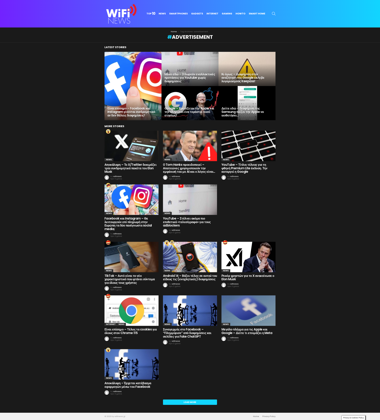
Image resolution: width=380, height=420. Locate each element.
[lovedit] (108, 242)
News (162, 13)
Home (256, 416)
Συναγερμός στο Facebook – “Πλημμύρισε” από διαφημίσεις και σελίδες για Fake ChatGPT (187, 332)
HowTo (240, 13)
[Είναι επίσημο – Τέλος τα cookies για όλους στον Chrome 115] (131, 310)
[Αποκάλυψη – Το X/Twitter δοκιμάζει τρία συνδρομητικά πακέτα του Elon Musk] (131, 146)
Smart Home (257, 13)
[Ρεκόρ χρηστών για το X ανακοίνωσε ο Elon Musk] (248, 257)
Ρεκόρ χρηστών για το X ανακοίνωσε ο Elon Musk (247, 277)
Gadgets (197, 13)
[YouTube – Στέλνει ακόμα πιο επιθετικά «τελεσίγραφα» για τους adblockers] (190, 199)
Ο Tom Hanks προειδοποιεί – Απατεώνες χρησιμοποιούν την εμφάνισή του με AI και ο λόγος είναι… (189, 168)
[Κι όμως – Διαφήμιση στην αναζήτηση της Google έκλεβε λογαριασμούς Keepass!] (247, 69)
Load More (190, 402)
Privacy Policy (269, 416)
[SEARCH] (274, 14)
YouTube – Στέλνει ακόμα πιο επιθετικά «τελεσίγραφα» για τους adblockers (187, 222)
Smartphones (178, 13)
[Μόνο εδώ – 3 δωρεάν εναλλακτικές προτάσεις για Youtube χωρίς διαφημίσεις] (190, 69)
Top (151, 13)
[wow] (108, 131)
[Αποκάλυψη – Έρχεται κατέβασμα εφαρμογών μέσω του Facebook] (131, 364)
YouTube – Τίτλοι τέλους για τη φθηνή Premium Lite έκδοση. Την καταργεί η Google (244, 168)
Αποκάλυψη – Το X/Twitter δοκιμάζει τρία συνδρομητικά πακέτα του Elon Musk (130, 168)
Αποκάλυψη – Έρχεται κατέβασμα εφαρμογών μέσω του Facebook (127, 385)
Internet (212, 13)
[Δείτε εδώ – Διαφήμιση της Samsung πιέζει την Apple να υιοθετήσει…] (247, 103)
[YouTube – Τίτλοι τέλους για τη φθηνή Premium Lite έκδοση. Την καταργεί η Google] (248, 146)
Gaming (227, 13)
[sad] (108, 185)
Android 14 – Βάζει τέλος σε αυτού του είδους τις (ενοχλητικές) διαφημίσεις (190, 277)
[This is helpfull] (172, 242)
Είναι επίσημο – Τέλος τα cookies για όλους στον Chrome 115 (130, 331)
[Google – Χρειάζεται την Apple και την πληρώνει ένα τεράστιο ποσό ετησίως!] (190, 103)
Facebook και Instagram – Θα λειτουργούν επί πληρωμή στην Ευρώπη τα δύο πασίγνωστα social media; (128, 223)
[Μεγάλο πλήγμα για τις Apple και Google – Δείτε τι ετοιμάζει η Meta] (248, 310)
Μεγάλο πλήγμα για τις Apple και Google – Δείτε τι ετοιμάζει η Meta (246, 331)
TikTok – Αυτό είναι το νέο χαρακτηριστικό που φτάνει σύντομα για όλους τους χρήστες (129, 279)
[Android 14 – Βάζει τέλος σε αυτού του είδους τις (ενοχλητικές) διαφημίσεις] (190, 257)
